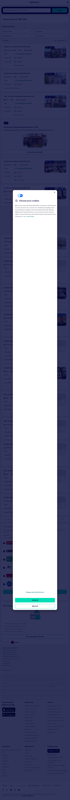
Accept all (35, 600)
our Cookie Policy (28, 216)
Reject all (35, 606)
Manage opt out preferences (35, 592)
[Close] (55, 192)
